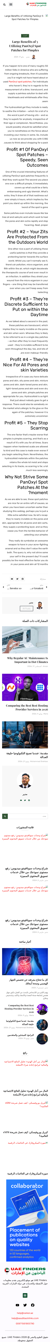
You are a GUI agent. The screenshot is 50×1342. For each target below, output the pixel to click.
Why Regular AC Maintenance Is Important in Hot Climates (27, 660)
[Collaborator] (27, 1260)
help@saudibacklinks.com (25, 1318)
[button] (10, 4)
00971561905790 (25, 1323)
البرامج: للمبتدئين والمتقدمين (20, 1034)
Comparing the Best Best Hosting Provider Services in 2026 (27, 707)
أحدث (25, 36)
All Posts (26, 608)
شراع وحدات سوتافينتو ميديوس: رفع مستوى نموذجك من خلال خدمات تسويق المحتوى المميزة (26, 872)
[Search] (5, 816)
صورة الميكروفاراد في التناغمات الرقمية (27, 1173)
